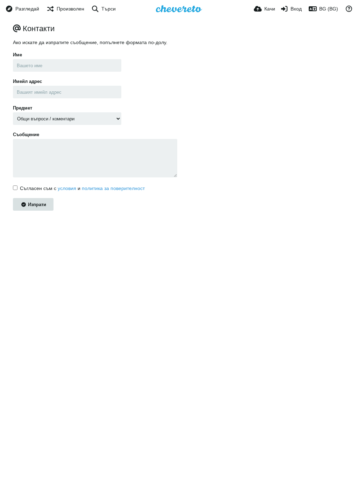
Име (17, 54)
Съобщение (26, 134)
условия (67, 188)
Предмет (22, 108)
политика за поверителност (113, 188)
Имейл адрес (27, 81)
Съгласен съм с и (82, 188)
